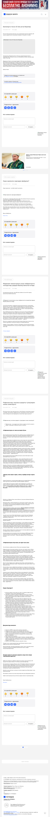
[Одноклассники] (8, 107)
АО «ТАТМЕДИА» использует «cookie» (12, 812)
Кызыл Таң (5, 215)
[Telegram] (11, 107)
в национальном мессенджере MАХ (13, 82)
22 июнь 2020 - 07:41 (6, 407)
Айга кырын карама (9, 177)
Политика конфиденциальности (10, 814)
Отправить (30, 127)
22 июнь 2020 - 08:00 (6, 288)
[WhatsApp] (15, 107)
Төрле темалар (25, 761)
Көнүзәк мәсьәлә (9, 22)
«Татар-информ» (6, 330)
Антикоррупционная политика (10, 811)
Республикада (8, 279)
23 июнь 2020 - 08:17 (6, 29)
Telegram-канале (9, 76)
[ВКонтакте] (5, 107)
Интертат (5, 682)
